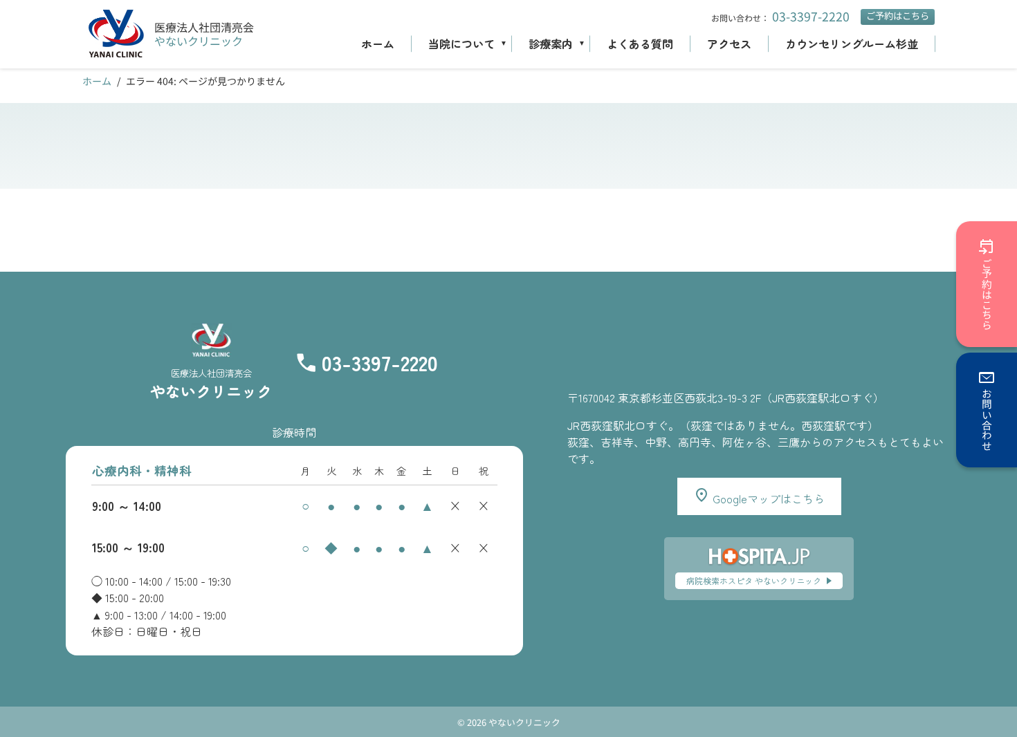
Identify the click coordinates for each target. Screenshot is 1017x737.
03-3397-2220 (811, 16)
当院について (461, 43)
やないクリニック (198, 40)
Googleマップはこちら (767, 498)
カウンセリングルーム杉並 (851, 43)
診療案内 (551, 43)
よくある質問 (640, 43)
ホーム (377, 43)
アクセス (729, 43)
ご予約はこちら (897, 15)
